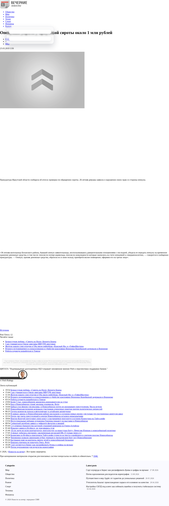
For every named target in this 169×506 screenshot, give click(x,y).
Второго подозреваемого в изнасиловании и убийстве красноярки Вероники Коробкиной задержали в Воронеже (56, 349)
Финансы (9, 495)
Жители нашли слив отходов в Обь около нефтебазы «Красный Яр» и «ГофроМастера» (44, 346)
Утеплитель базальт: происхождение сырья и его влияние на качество (57, 362)
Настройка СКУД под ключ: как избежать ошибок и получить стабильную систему (58, 363)
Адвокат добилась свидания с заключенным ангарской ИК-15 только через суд (46, 433)
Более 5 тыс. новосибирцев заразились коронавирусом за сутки (39, 402)
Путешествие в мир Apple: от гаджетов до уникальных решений (115, 478)
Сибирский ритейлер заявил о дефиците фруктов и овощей (37, 423)
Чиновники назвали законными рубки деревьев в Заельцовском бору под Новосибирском (51, 438)
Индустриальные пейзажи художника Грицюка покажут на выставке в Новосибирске (49, 421)
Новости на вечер (16, 452)
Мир (7, 44)
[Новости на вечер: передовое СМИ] (13, 8)
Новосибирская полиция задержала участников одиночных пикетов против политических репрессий (56, 409)
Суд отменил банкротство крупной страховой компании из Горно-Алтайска (45, 426)
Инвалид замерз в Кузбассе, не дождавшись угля (32, 428)
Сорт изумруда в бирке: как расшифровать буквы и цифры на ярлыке (26, 361)
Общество (9, 474)
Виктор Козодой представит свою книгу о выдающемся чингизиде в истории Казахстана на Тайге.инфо (58, 418)
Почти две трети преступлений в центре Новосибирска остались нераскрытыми (47, 416)
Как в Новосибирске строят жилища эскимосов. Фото (35, 404)
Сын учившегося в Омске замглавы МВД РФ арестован (30, 344)
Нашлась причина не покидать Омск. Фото (30, 442)
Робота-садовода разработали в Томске (22, 351)
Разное (8, 482)
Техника (9, 490)
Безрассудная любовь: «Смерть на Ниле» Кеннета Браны (30, 341)
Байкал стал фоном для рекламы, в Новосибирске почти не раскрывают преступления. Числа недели (56, 407)
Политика (9, 478)
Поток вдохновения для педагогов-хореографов (64, 361)
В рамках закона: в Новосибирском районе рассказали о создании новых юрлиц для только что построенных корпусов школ (67, 414)
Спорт (8, 486)
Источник (4, 330)
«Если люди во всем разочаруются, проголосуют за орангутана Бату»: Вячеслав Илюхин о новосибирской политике (63, 430)
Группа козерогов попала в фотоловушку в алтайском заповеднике (41, 411)
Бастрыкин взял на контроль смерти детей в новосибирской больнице (42, 440)
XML (95, 456)
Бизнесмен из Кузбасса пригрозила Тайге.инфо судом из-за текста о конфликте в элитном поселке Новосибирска (62, 435)
